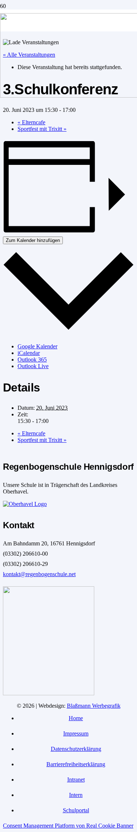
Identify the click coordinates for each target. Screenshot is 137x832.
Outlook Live (33, 366)
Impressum (75, 733)
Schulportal (76, 810)
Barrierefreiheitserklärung (75, 764)
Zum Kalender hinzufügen (33, 240)
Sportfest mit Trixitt (42, 129)
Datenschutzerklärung (76, 749)
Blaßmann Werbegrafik (94, 706)
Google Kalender (37, 346)
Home (76, 718)
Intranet (76, 779)
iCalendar (29, 353)
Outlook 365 (32, 359)
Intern (76, 795)
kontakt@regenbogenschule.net (39, 574)
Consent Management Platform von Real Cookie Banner (68, 825)
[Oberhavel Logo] (25, 504)
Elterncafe (31, 122)
